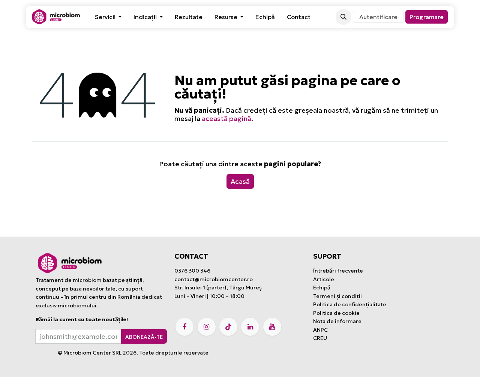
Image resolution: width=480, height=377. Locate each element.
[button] (343, 17)
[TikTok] (228, 327)
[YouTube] (272, 327)
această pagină (226, 118)
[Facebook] (185, 327)
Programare (427, 17)
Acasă (240, 181)
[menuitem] (108, 17)
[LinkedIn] (250, 327)
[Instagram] (207, 327)
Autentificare (378, 17)
